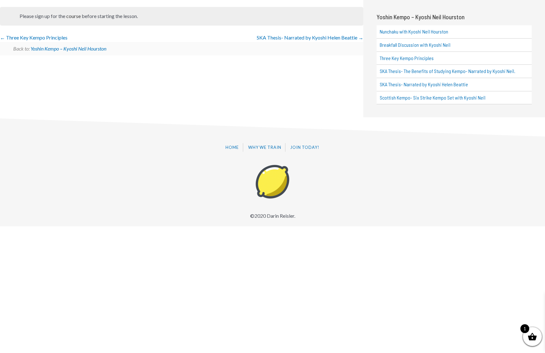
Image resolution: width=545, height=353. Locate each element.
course (73, 16)
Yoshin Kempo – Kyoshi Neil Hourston (68, 49)
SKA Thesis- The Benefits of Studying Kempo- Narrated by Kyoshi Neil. (447, 71)
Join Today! (304, 147)
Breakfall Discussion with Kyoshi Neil (415, 45)
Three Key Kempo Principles (36, 37)
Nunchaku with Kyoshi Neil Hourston (414, 31)
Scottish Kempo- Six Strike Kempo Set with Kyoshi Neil (432, 97)
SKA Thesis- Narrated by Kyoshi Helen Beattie (307, 37)
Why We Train (264, 147)
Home (232, 147)
